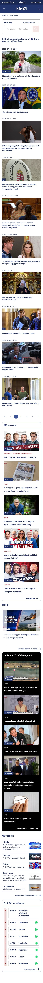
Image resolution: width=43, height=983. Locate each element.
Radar (21, 957)
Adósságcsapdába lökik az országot (20, 457)
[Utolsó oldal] (38, 417)
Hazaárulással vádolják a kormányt (19, 721)
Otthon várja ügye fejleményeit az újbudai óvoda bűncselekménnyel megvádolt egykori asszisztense (21, 148)
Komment (7, 551)
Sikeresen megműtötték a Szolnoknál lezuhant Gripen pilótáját (20, 689)
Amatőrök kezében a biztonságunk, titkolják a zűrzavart (20, 590)
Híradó (6, 842)
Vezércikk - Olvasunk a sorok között (18, 453)
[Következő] (32, 417)
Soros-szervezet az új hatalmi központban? (17, 820)
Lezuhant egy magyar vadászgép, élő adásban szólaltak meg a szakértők (21, 636)
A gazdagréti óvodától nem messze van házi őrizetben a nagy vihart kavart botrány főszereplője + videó (19, 186)
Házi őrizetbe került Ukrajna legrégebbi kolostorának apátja (17, 298)
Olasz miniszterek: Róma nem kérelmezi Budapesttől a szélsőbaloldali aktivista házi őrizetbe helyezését (19, 225)
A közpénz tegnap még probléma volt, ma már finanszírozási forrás (21, 489)
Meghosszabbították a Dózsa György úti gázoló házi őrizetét (20, 404)
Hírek (6, 484)
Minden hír (30, 598)
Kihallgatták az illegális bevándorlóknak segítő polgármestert (20, 368)
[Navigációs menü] (4, 8)
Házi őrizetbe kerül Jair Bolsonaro (15, 112)
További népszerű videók (28, 649)
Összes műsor (29, 969)
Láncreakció (8, 886)
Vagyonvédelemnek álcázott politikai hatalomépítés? (20, 556)
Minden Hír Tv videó (26, 828)
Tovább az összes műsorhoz (26, 895)
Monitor (7, 585)
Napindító (23, 943)
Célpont (6, 855)
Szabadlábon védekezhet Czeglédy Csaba (18, 333)
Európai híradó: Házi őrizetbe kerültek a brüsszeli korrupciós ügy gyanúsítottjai (21, 262)
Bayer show (8, 873)
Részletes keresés (29, 22)
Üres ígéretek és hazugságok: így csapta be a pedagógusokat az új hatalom (19, 785)
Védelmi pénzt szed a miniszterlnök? (20, 751)
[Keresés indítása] (36, 29)
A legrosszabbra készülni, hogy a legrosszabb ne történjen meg (19, 523)
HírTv (4, 16)
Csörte (6, 864)
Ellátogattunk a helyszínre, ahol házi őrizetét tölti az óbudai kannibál (21, 77)
